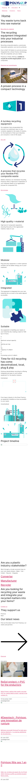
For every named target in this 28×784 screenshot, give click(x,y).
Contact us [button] (4, 606)
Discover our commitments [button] (9, 65)
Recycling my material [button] (7, 29)
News (19, 11)
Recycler (6, 584)
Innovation (15, 7)
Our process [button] (4, 190)
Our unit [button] (3, 139)
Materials (4, 11)
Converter (7, 576)
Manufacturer (9, 580)
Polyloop (4, 7)
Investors (12, 11)
